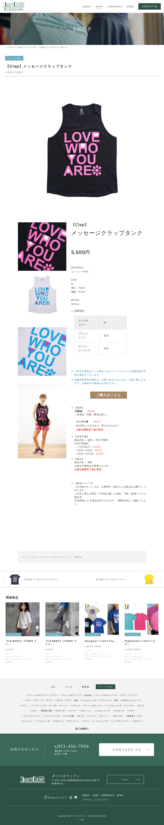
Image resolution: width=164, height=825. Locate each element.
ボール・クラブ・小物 (67, 700)
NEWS (120, 795)
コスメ (86, 721)
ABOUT (86, 795)
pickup (88, 695)
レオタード (119, 710)
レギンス (75, 705)
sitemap (86, 799)
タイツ (24, 705)
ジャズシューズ (52, 716)
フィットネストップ (71, 695)
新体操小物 (46, 710)
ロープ (81, 716)
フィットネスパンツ (93, 705)
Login (82, 819)
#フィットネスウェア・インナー (57, 557)
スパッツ (104, 716)
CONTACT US (149, 6)
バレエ (68, 686)
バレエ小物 (68, 716)
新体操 (85, 686)
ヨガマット (138, 721)
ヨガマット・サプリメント (66, 721)
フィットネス (105, 686)
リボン (34, 710)
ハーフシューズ (100, 721)
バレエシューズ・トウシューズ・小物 (100, 700)
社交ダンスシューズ (131, 700)
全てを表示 (82, 728)
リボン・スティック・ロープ (39, 700)
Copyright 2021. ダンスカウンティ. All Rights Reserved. (82, 816)
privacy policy (101, 799)
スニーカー (27, 721)
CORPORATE (107, 795)
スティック (86, 710)
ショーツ (92, 716)
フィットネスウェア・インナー (43, 695)
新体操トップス (134, 716)
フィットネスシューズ (106, 695)
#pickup (78, 557)
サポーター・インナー (66, 710)
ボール (141, 705)
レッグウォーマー (120, 721)
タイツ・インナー (129, 695)
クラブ (131, 710)
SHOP (95, 795)
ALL (53, 686)
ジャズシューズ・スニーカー (120, 705)
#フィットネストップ (31, 557)
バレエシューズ (102, 710)
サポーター (118, 716)
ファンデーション (32, 716)
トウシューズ (43, 721)
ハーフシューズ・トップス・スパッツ (49, 705)
